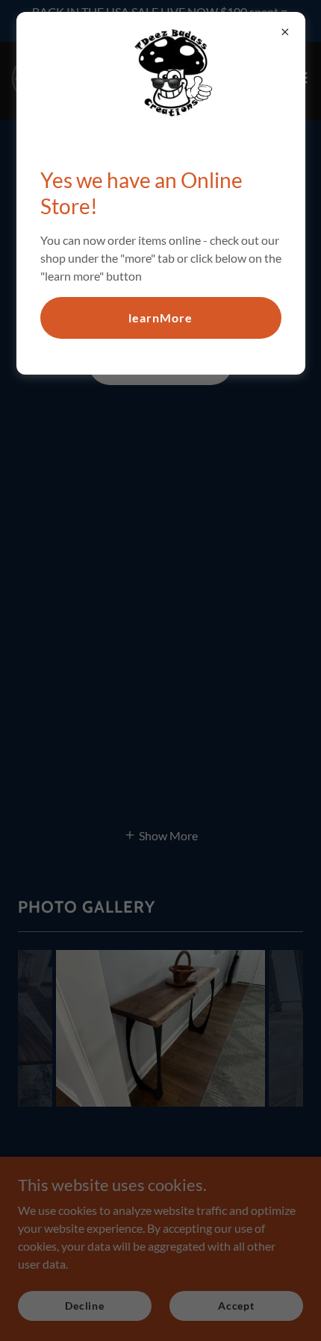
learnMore (160, 317)
